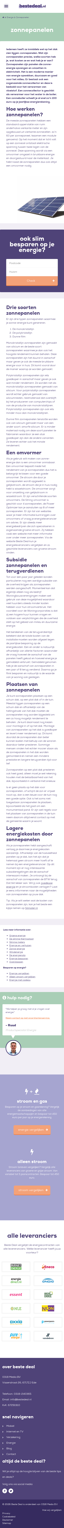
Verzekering (13, 1437)
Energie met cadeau (19, 980)
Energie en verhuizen (20, 945)
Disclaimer (7, 1519)
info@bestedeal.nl (21, 1399)
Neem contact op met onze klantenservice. (28, 1018)
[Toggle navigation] (6, 6)
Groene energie (17, 935)
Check (31, 281)
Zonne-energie (17, 948)
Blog (9, 1448)
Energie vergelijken (19, 973)
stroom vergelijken (30, 1190)
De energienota (17, 955)
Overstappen (16, 961)
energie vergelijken (31, 1130)
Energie (10, 17)
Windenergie (16, 952)
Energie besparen (18, 958)
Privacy (6, 1513)
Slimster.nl (31, 908)
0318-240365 (22, 1393)
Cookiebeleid (8, 1516)
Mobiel (10, 1426)
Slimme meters (17, 942)
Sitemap (6, 1523)
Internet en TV (14, 1431)
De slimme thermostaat (21, 938)
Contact (11, 1454)
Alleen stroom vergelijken (22, 976)
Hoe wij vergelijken (52, 1510)
